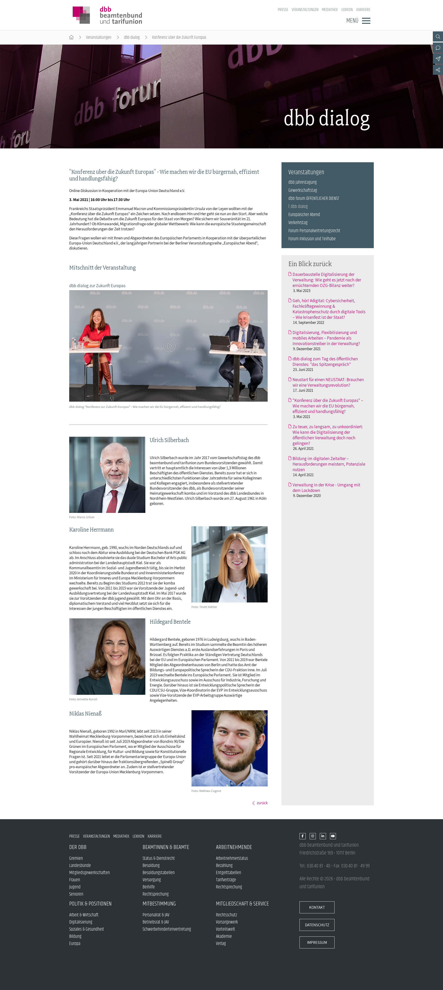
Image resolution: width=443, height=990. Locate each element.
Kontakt (317, 907)
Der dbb (78, 847)
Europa (74, 943)
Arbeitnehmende (234, 847)
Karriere (363, 9)
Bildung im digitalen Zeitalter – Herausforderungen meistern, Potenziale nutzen (329, 464)
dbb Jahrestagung (302, 182)
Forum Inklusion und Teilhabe (312, 239)
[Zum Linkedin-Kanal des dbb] (323, 836)
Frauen (74, 880)
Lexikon (347, 9)
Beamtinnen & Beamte (166, 847)
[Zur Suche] (438, 36)
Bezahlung (224, 865)
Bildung (75, 936)
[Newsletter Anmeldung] (438, 59)
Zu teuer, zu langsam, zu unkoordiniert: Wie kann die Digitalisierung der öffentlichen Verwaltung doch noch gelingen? (328, 435)
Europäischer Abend (304, 214)
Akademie (224, 936)
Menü (352, 21)
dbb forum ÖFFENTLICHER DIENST (313, 198)
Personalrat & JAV (156, 915)
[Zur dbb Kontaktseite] (438, 47)
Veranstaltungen (305, 9)
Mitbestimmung (159, 903)
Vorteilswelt (225, 929)
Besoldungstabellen (159, 872)
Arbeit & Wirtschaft (84, 915)
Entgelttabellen (228, 872)
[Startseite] (71, 37)
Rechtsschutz (226, 915)
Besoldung (151, 865)
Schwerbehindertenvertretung (167, 929)
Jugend (75, 887)
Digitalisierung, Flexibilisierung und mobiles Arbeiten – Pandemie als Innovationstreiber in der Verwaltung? (326, 338)
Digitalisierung (80, 922)
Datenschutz (317, 924)
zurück (262, 802)
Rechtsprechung (156, 894)
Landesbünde (80, 865)
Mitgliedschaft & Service (242, 903)
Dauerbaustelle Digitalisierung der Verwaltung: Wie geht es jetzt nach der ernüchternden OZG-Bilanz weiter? (327, 279)
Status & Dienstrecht (159, 858)
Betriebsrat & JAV (156, 922)
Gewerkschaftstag (302, 190)
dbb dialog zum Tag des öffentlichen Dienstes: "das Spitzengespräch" (325, 361)
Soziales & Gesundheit (86, 929)
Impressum (317, 942)
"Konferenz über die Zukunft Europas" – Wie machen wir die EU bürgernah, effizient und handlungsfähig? (328, 405)
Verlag (221, 943)
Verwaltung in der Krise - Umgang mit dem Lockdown (326, 487)
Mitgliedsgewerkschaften (89, 872)
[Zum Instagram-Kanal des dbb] (313, 836)
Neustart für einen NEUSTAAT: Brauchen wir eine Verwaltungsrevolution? (328, 382)
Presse (283, 9)
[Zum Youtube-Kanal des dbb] (333, 836)
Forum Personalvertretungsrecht (314, 231)
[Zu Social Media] (438, 70)
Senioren (76, 894)
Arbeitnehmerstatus (232, 858)
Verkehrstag (298, 222)
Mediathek (330, 9)
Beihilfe (149, 887)
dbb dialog (132, 37)
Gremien (76, 858)
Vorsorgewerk (227, 922)
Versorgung (152, 880)
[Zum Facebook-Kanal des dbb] (302, 836)
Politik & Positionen (90, 903)
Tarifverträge (226, 880)
